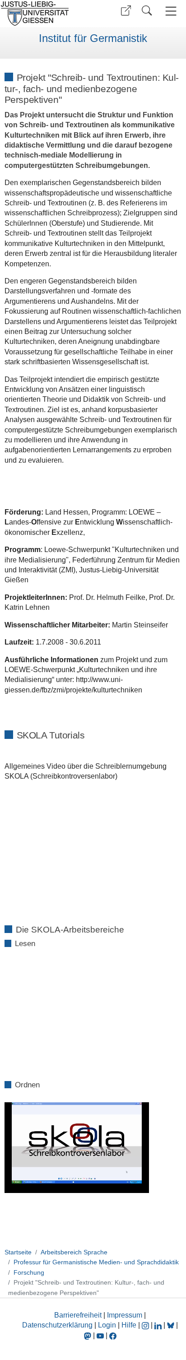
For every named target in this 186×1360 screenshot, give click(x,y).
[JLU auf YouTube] (100, 1335)
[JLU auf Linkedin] (158, 1325)
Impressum (124, 1315)
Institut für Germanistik (93, 38)
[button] (126, 10)
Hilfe (128, 1325)
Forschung (29, 1272)
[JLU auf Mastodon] (88, 1335)
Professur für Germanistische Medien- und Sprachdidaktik (96, 1262)
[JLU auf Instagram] (146, 1325)
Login (108, 1325)
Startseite (18, 1252)
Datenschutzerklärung (57, 1325)
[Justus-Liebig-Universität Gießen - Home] (45, 13)
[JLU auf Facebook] (112, 1335)
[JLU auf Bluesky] (171, 1325)
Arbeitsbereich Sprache (74, 1252)
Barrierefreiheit (78, 1315)
